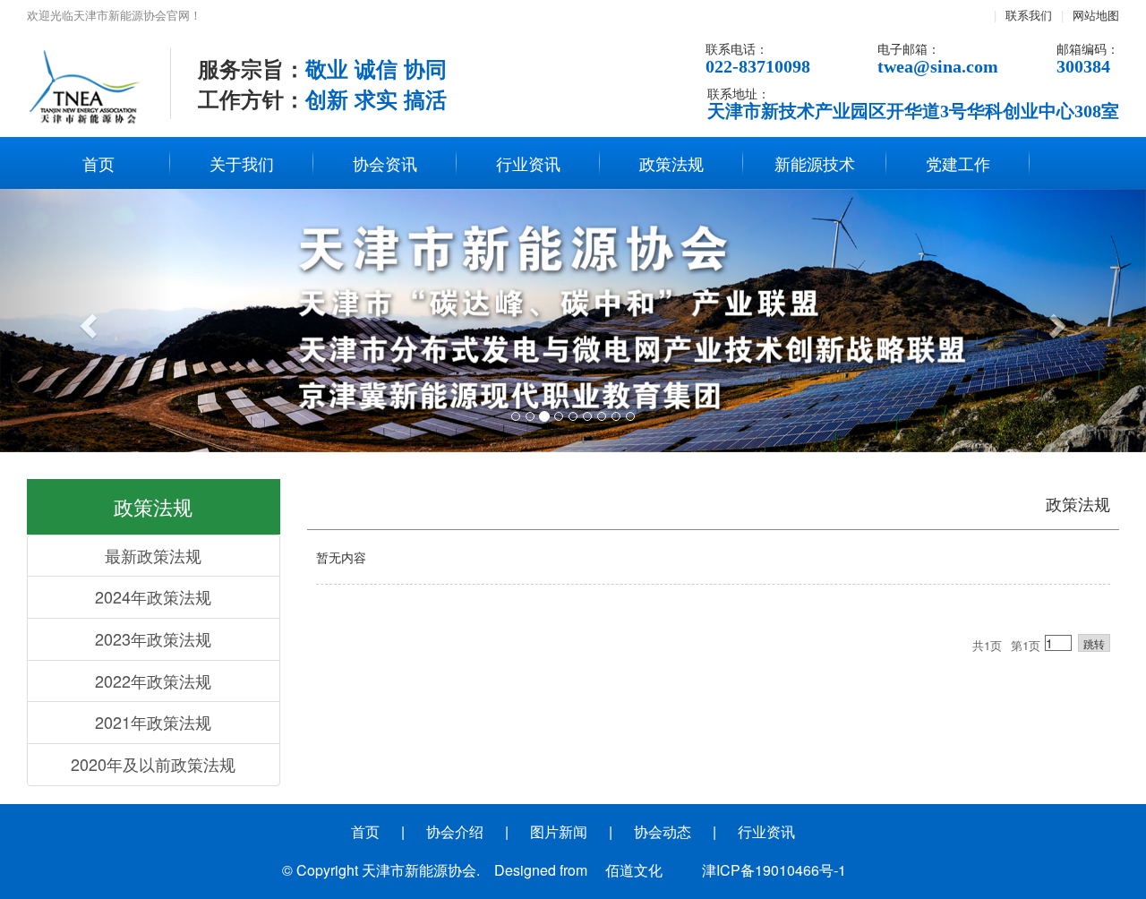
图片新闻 (558, 831)
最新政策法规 (153, 555)
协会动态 (662, 831)
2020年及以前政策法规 (153, 763)
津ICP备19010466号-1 (774, 870)
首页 (98, 163)
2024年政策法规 (153, 596)
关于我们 (242, 163)
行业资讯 (528, 163)
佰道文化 (634, 870)
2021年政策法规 (153, 721)
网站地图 (1096, 14)
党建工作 (958, 163)
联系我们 (1028, 14)
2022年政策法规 (153, 680)
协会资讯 (385, 163)
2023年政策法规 (153, 638)
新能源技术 (814, 163)
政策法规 (671, 163)
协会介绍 (454, 831)
